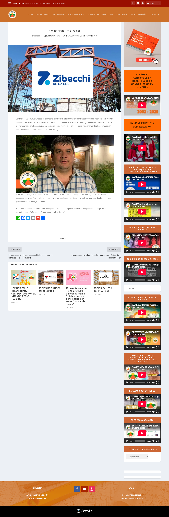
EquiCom (47, 35)
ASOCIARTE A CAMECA (118, 14)
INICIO (30, 14)
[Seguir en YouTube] (84, 489)
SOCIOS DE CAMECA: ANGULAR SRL (50, 289)
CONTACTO (154, 14)
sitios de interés (138, 14)
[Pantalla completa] (157, 192)
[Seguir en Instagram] (92, 489)
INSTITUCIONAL (42, 14)
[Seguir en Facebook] (77, 489)
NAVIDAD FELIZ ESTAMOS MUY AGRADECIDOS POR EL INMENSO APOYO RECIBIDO (23, 293)
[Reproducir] (127, 192)
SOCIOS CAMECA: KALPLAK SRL (103, 289)
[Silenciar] (153, 192)
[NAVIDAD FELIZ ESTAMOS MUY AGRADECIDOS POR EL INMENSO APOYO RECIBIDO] (23, 277)
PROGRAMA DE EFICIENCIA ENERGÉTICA (68, 14)
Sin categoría (88, 35)
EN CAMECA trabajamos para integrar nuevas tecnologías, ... (46, 3)
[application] (142, 184)
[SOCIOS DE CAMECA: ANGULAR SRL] (51, 277)
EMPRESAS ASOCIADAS (97, 14)
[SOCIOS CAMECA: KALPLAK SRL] (106, 277)
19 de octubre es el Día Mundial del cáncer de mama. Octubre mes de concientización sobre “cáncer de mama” (76, 296)
